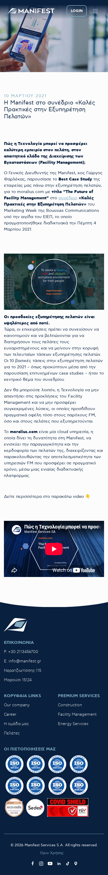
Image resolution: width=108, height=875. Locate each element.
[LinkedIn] (59, 863)
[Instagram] (41, 863)
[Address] (76, 863)
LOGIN (77, 11)
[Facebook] (33, 863)
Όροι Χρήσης (52, 853)
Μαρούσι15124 (18, 680)
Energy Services (73, 724)
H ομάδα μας (16, 724)
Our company (17, 705)
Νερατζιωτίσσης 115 (22, 670)
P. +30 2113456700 (21, 652)
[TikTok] (68, 863)
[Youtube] (50, 863)
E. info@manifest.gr (22, 661)
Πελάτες (12, 733)
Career (10, 714)
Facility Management (77, 714)
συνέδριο (67, 198)
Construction (70, 705)
